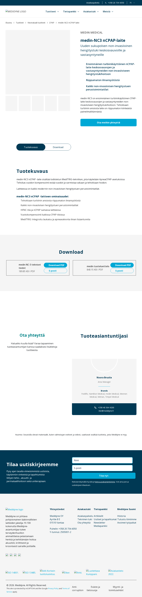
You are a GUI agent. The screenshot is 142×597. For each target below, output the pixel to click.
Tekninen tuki (85, 519)
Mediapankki (100, 525)
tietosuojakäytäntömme (105, 482)
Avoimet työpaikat (126, 522)
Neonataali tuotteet (36, 22)
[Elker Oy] (66, 572)
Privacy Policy (53, 588)
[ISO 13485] (29, 572)
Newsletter (99, 522)
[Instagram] (11, 555)
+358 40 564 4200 (106, 407)
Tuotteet (20, 22)
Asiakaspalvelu (92, 2)
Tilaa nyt (103, 475)
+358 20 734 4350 (116, 2)
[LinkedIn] (7, 555)
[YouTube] (19, 555)
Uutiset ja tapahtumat (105, 519)
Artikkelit (98, 516)
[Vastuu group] (95, 572)
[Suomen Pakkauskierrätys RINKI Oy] (78, 572)
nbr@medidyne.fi (106, 410)
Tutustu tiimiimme (126, 519)
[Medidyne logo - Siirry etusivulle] (16, 11)
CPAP (51, 22)
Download (58, 147)
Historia (121, 516)
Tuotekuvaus (31, 147)
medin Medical (91, 32)
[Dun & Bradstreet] (49, 572)
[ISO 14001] (12, 572)
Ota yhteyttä (84, 522)
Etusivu (9, 22)
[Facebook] (15, 555)
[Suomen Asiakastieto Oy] (117, 572)
